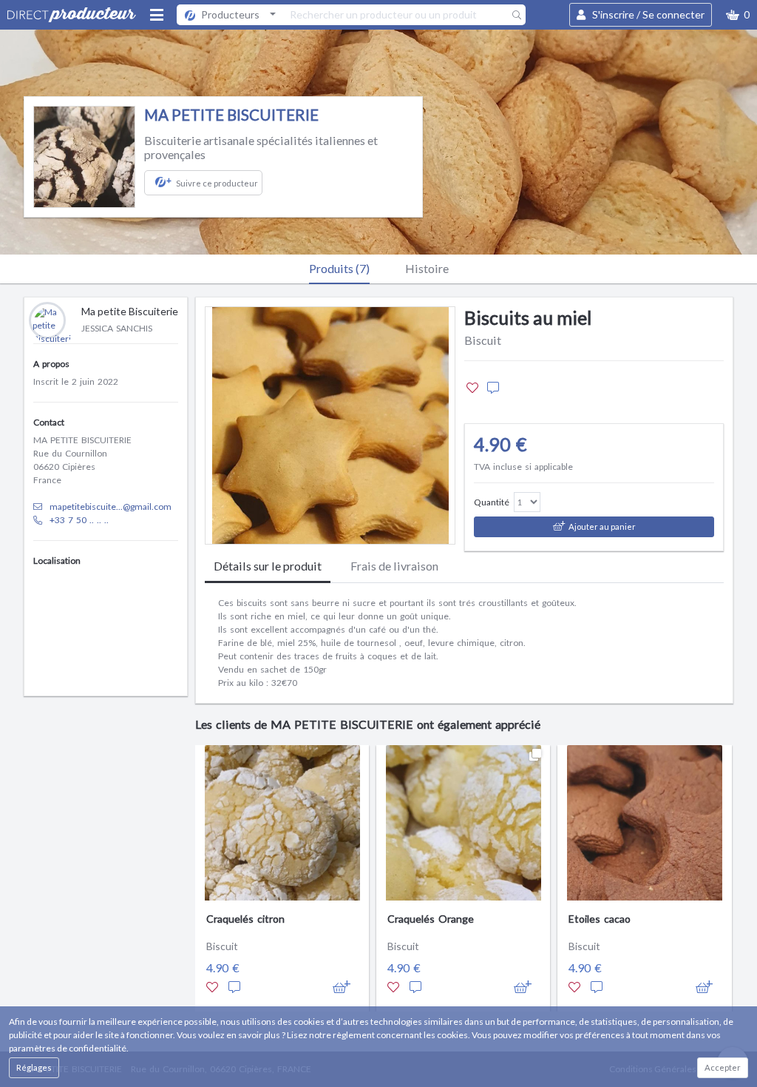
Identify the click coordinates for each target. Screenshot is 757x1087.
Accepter (723, 1067)
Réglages (34, 1067)
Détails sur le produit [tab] (268, 566)
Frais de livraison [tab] (394, 566)
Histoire (427, 268)
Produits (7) (339, 268)
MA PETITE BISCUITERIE (231, 115)
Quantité (491, 502)
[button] (738, 15)
